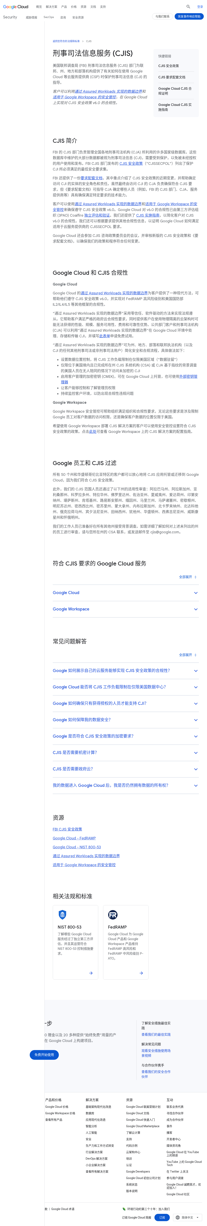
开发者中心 (174, 1139)
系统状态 (131, 1184)
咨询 (63, 17)
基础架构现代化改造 (98, 1106)
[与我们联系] (162, 16)
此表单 (104, 336)
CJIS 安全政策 (131, 163)
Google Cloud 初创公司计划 (143, 1178)
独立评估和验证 (97, 215)
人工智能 (91, 1132)
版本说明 (131, 1191)
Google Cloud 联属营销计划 (143, 1106)
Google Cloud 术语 (62, 1209)
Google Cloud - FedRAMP (74, 838)
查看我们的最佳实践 (156, 1035)
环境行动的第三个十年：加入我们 (148, 1209)
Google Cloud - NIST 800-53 (77, 847)
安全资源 (78, 17)
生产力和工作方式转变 (100, 1145)
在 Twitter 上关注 (177, 1171)
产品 (64, 7)
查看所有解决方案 (97, 1171)
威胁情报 (31, 17)
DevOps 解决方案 (97, 1158)
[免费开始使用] (44, 1055)
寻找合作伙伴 (175, 1113)
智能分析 (91, 1126)
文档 (93, 7)
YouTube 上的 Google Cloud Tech (184, 1163)
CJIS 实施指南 (147, 215)
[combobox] (187, 1217)
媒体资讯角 (174, 1145)
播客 (169, 1132)
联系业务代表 (175, 1106)
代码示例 (131, 1145)
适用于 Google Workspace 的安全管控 (84, 865)
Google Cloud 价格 (56, 1106)
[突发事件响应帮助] (189, 16)
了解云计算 (133, 1132)
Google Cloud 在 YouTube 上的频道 (183, 1153)
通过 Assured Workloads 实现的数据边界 (108, 204)
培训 (129, 1158)
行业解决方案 (94, 1152)
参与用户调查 (175, 1178)
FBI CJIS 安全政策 (67, 829)
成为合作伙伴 (175, 1119)
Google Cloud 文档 (137, 1113)
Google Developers (138, 1171)
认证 (129, 1165)
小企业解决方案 (96, 1165)
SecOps (49, 17)
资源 (83, 7)
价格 (74, 7)
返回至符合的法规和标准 (66, 41)
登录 (200, 7)
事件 (169, 1126)
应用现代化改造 (96, 1119)
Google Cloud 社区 (178, 1194)
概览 (39, 7)
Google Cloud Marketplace (142, 1126)
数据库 (90, 1113)
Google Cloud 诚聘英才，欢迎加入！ (184, 1186)
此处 (92, 431)
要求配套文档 (91, 178)
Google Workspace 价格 (60, 1113)
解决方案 (51, 7)
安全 (88, 1139)
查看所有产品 (53, 1119)
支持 (103, 7)
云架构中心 (133, 1152)
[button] (126, 593)
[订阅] (162, 1217)
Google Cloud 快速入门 (140, 1119)
